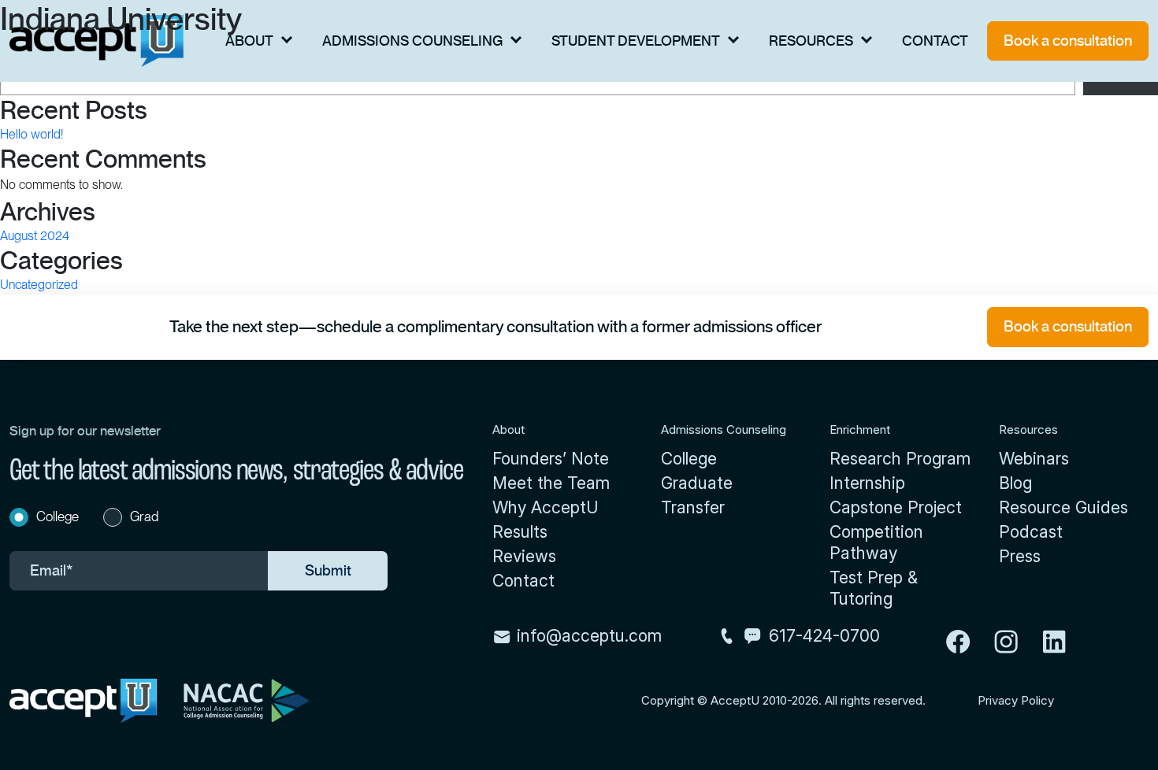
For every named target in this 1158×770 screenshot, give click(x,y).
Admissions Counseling (412, 41)
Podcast (1031, 532)
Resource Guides (1063, 507)
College (689, 458)
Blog (1015, 483)
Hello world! (31, 134)
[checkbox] (198, 519)
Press (1020, 556)
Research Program (900, 458)
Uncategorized (39, 284)
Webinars (1034, 458)
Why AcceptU (545, 507)
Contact (935, 41)
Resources (811, 41)
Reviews (524, 556)
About (249, 41)
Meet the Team (551, 483)
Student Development (635, 41)
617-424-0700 (824, 636)
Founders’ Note (550, 458)
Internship (867, 483)
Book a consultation (1068, 40)
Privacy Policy (1016, 701)
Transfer (693, 507)
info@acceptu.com (587, 636)
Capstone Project (896, 507)
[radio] (50, 519)
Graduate (697, 483)
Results (519, 532)
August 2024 (34, 235)
